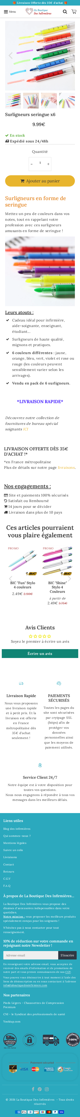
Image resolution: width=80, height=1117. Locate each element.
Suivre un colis (13, 850)
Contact (8, 864)
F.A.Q (7, 885)
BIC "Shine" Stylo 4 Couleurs (57, 587)
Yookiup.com (12, 1021)
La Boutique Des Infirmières (35, 1099)
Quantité (40, 151)
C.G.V (7, 878)
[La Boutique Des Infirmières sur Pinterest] (40, 1089)
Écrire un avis (40, 653)
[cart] (74, 11)
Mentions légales (15, 843)
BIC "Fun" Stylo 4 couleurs (22, 585)
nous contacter (35, 927)
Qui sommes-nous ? (17, 835)
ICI (25, 429)
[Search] (65, 11)
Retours (8, 871)
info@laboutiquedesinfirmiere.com (25, 985)
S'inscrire (67, 955)
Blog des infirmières (17, 828)
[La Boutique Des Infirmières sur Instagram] (47, 1089)
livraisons (66, 467)
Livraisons (10, 857)
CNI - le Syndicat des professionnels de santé (34, 1014)
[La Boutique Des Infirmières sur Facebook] (33, 1089)
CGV (68, 971)
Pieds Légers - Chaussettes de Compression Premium (33, 1005)
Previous (10, 55)
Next (69, 55)
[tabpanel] (13, 101)
